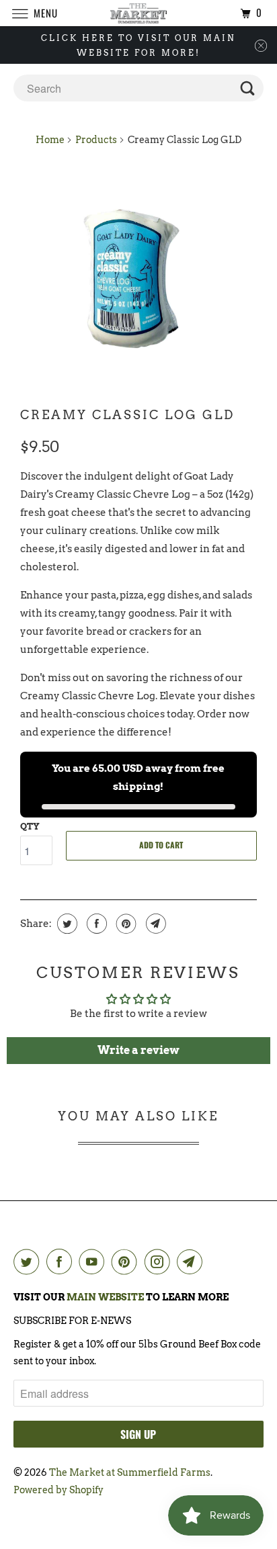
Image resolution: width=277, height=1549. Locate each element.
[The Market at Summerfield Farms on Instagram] (160, 1261)
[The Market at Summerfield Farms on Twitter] (28, 1261)
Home (50, 139)
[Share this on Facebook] (95, 924)
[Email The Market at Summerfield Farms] (192, 1261)
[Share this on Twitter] (65, 924)
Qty (30, 827)
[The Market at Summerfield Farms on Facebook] (61, 1261)
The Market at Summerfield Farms (129, 1472)
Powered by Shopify (58, 1490)
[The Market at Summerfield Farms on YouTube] (94, 1261)
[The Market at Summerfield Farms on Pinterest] (127, 1261)
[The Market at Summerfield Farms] (138, 13)
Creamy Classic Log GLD (127, 415)
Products (96, 139)
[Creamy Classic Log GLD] (138, 277)
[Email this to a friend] (154, 924)
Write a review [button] (138, 1050)
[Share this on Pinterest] (124, 924)
